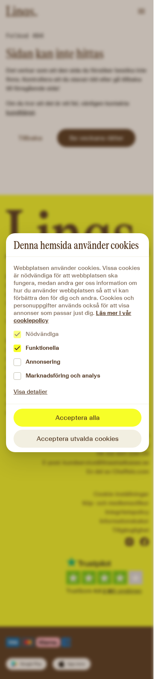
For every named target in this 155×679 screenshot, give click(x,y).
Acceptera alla (77, 418)
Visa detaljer (30, 391)
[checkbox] (17, 334)
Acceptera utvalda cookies (77, 439)
